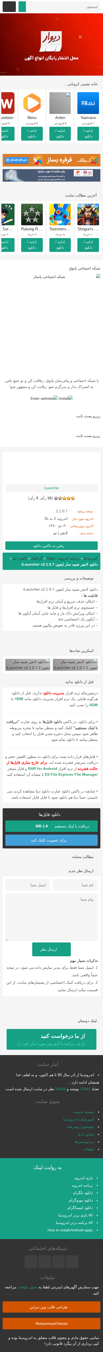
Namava (88, 117)
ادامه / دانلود (88, 133)
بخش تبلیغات (27, 1287)
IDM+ (18, 699)
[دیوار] (51, 44)
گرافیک (37, 558)
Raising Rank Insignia (40, 229)
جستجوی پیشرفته (80, 1127)
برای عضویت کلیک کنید (49, 840)
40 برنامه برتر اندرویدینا (74, 1222)
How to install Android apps (70, 1230)
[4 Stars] (60, 498)
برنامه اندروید (82, 1185)
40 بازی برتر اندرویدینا (75, 1215)
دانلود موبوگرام (81, 1200)
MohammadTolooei (52, 1323)
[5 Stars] (56, 498)
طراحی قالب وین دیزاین (49, 1307)
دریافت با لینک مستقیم (63, 826)
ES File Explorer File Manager (71, 774)
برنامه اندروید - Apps (63, 558)
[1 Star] (73, 498)
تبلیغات (88, 1149)
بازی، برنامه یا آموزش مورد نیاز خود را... (50, 1039)
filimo (31, 117)
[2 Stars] (69, 498)
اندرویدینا (91, 558)
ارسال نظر (49, 949)
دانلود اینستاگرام (80, 1208)
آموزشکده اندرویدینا (78, 1119)
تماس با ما (86, 1134)
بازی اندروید (83, 1178)
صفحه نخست (83, 1112)
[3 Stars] (64, 498)
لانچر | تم (60, 533)
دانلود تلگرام (83, 1193)
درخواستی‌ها (84, 1141)
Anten (60, 117)
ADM (93, 705)
